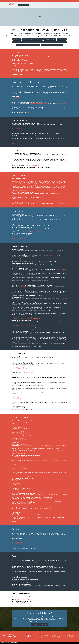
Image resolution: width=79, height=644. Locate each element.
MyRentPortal (52, 255)
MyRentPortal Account (32, 261)
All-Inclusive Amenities (38, 5)
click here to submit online (36, 231)
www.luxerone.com (18, 404)
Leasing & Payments (46, 42)
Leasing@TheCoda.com (71, 1)
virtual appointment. (35, 318)
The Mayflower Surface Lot (17, 542)
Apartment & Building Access (32, 39)
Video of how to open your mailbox (19, 368)
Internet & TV (33, 42)
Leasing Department (16, 425)
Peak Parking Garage (16, 543)
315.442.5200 (31, 503)
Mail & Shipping (60, 42)
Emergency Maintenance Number (19, 428)
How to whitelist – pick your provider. (20, 433)
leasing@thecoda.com (22, 193)
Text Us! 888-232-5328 (56, 636)
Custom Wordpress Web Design (4, 643)
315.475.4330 (34, 497)
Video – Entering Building (17, 97)
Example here (36, 165)
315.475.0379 (40, 497)
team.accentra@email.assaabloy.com (39, 103)
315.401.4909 (30, 498)
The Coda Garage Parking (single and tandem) (22, 539)
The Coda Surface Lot (16, 541)
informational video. (29, 372)
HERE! (28, 112)
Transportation (50, 39)
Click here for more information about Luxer (21, 395)
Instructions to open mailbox (18, 367)
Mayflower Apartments (64, 5)
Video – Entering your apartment (19, 98)
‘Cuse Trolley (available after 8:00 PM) (20, 131)
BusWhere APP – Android (17, 140)
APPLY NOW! (23, 5)
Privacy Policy (17, 642)
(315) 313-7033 (50, 1)
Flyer (13, 143)
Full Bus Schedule (16, 128)
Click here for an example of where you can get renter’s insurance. (26, 325)
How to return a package (17, 399)
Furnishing (61, 39)
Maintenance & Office (23, 44)
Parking (36, 44)
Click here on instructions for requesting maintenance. (47, 448)
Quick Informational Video (17, 397)
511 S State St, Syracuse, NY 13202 (23, 599)
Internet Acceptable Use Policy (19, 238)
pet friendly (36, 560)
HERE (21, 287)
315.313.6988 (32, 450)
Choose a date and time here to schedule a (21, 318)
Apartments (51, 5)
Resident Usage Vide (16, 398)
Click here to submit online (39, 498)
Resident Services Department (18, 427)
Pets (43, 44)
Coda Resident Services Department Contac (21, 200)
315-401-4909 (27, 231)
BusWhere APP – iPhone (17, 142)
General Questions (19, 42)
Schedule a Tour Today (39, 624)
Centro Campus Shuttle (17, 129)
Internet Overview (16, 221)
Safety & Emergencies (55, 44)
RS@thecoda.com (33, 193)
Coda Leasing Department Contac (19, 198)
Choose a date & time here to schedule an (26, 317)
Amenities (17, 39)
